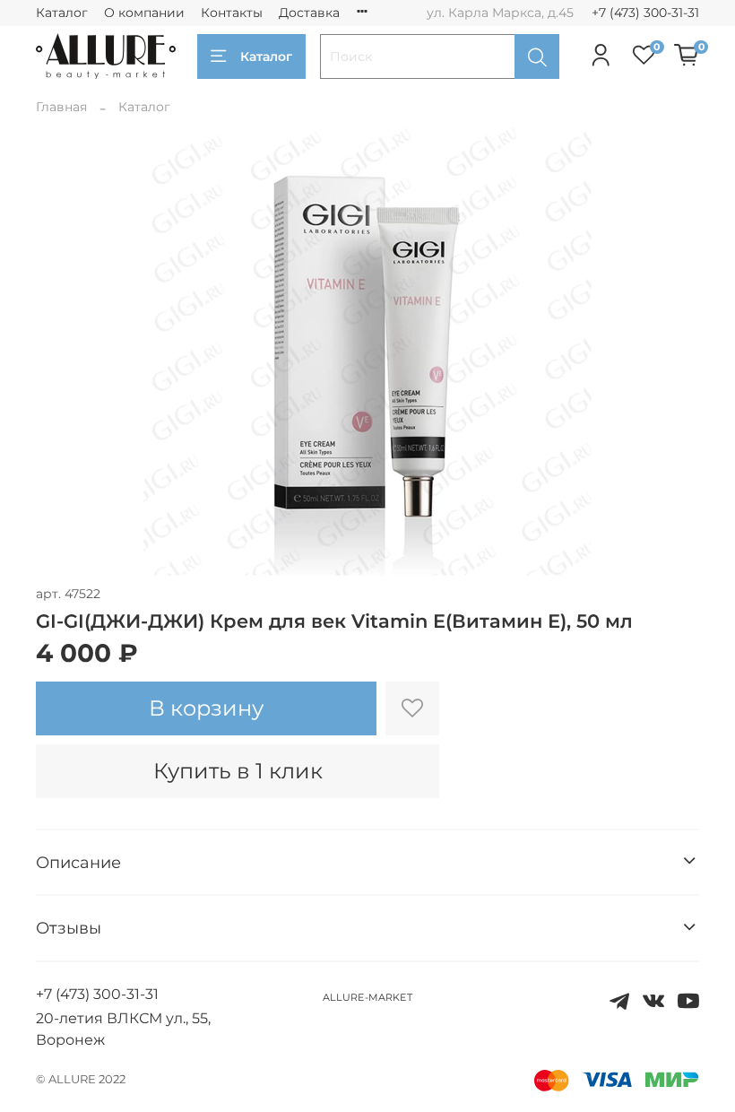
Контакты (232, 12)
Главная (61, 107)
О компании (144, 12)
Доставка (309, 12)
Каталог (62, 12)
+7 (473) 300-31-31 (645, 12)
